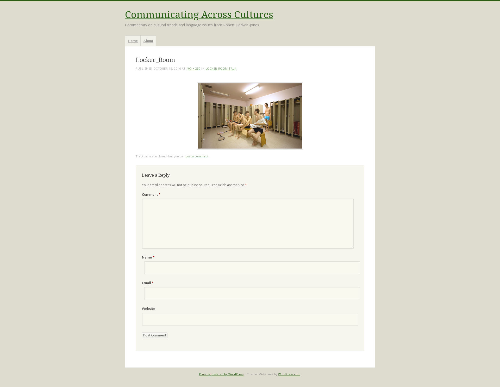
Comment (151, 194)
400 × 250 (194, 68)
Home (133, 40)
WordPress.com (289, 374)
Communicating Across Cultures (199, 14)
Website (148, 308)
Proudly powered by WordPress (221, 374)
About (148, 40)
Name (148, 257)
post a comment (196, 156)
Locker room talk (220, 68)
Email (148, 282)
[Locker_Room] (250, 148)
